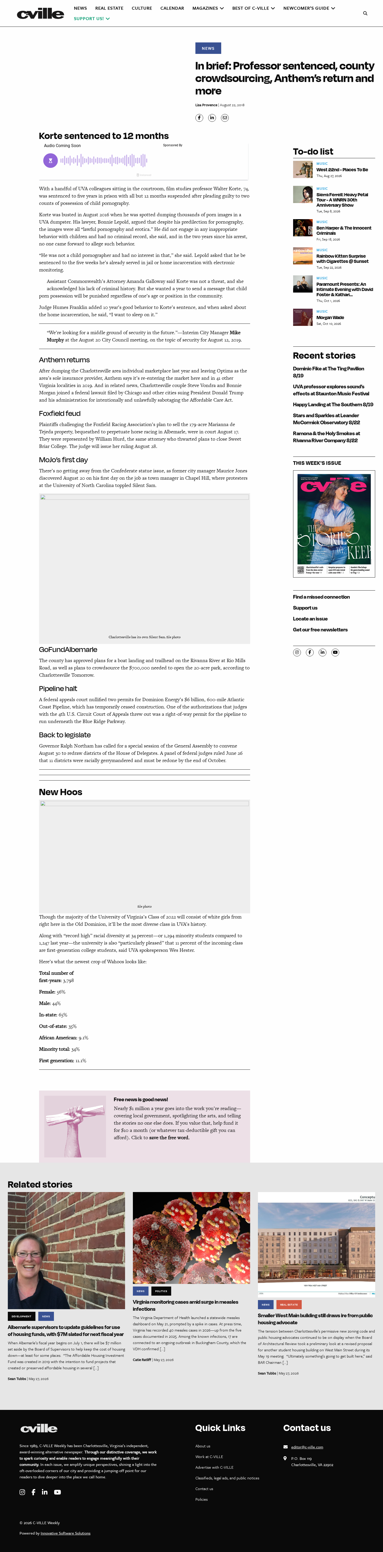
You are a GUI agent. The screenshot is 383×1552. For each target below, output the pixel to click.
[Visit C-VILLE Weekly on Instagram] (23, 1492)
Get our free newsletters (320, 629)
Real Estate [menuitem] (109, 8)
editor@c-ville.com (307, 1447)
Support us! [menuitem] (89, 18)
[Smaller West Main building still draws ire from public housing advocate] (316, 1244)
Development (22, 1316)
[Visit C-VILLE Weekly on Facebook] (34, 1492)
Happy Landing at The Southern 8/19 (333, 404)
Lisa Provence (206, 104)
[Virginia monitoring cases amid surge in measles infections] (191, 1237)
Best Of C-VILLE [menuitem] (250, 8)
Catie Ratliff (142, 1359)
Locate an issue (310, 618)
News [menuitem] (80, 8)
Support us (305, 607)
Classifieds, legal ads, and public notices (227, 1478)
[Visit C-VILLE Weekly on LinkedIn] (45, 1492)
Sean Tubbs (17, 1378)
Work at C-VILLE (209, 1456)
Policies (201, 1499)
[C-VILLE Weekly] (43, 13)
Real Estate (289, 1304)
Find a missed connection (321, 596)
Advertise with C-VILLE (214, 1467)
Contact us (204, 1488)
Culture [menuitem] (142, 8)
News (208, 48)
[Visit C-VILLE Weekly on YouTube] (57, 1492)
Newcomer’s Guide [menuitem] (306, 8)
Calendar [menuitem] (172, 8)
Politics (161, 1291)
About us (202, 1446)
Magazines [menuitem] (205, 8)
